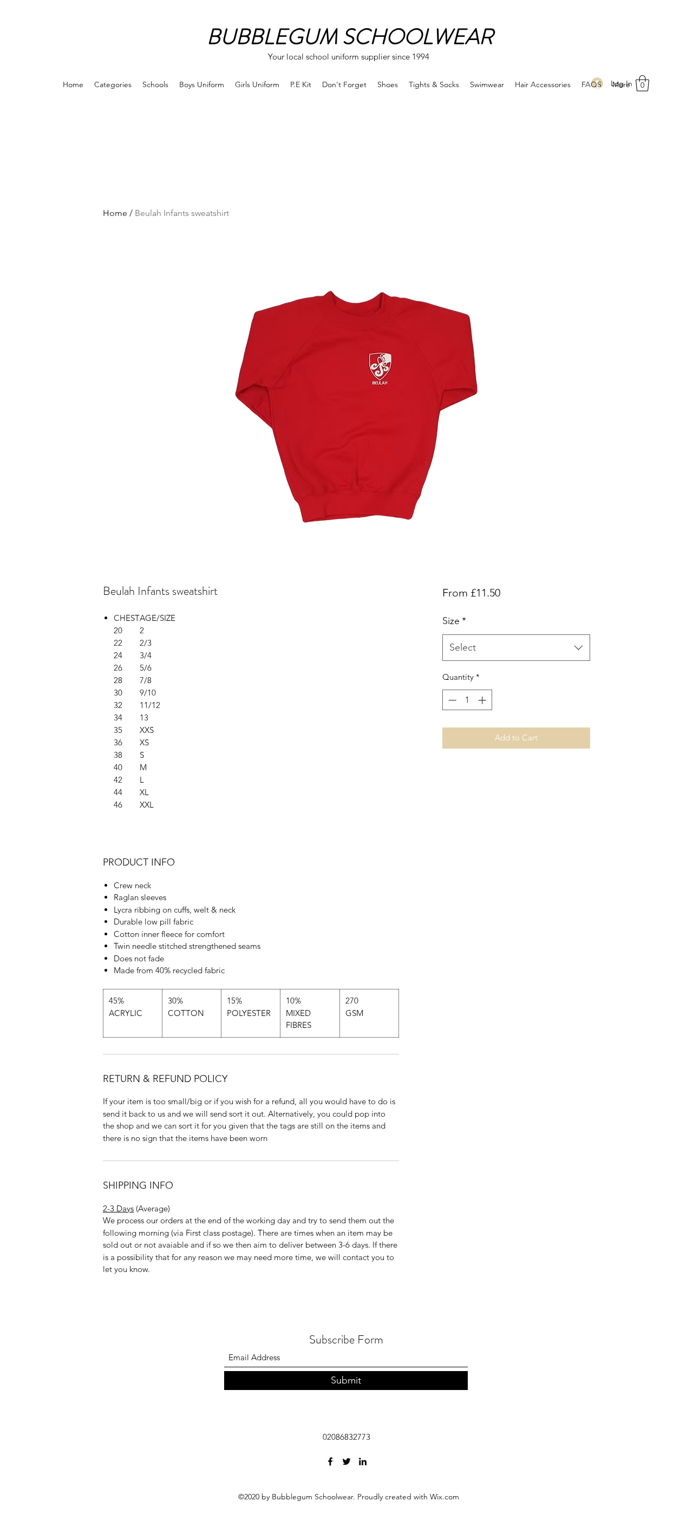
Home (115, 213)
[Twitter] (346, 1461)
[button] (642, 83)
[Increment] (483, 700)
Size (454, 621)
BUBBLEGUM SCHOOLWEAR (350, 36)
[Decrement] (451, 700)
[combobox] (516, 647)
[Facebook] (330, 1461)
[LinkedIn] (362, 1461)
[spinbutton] (467, 700)
